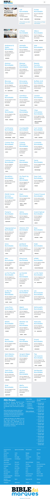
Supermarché (29, 479)
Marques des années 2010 (41, 440)
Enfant (38, 462)
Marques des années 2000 (41, 437)
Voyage (38, 482)
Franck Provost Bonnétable (39, 195)
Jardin (5, 468)
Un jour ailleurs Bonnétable (23, 372)
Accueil (5, 6)
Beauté (5, 455)
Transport (6, 482)
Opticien (17, 473)
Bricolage (17, 457)
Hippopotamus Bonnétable (10, 229)
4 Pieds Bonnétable (23, 32)
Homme (16, 466)
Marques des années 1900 (41, 404)
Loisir (27, 470)
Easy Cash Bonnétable (38, 177)
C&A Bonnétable (9, 97)
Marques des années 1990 (41, 434)
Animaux (39, 449)
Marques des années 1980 (41, 430)
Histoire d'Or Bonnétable (24, 229)
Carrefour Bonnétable (23, 97)
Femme (27, 464)
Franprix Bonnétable (9, 213)
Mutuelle (6, 473)
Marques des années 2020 (41, 443)
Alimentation (29, 449)
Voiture (27, 482)
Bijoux (27, 455)
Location (17, 470)
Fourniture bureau (41, 464)
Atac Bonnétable (38, 46)
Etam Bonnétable (23, 195)
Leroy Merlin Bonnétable (24, 292)
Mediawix (22, 498)
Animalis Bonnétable (23, 46)
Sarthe (15, 6)
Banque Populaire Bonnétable (23, 65)
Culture (38, 458)
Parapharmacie (29, 473)
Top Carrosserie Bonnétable (38, 356)
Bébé (16, 455)
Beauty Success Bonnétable (38, 65)
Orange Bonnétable (23, 340)
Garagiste (6, 466)
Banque (38, 453)
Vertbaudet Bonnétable (38, 371)
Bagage (27, 453)
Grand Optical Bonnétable (39, 213)
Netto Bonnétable (9, 340)
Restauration (29, 475)
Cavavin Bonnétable (38, 97)
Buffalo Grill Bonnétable (38, 82)
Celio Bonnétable (9, 111)
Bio (37, 455)
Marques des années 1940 (41, 417)
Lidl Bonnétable (23, 11)
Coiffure (38, 457)
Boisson (5, 457)
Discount (17, 462)
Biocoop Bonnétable (9, 82)
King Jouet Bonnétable (23, 259)
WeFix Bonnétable (23, 386)
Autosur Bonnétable (9, 64)
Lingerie (38, 468)
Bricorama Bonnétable (23, 82)
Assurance (6, 453)
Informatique (40, 466)
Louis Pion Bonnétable (9, 308)
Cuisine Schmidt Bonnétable (23, 144)
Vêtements (17, 482)
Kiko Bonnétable (9, 259)
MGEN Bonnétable (9, 323)
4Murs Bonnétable (38, 32)
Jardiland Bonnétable (23, 245)
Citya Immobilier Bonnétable (38, 112)
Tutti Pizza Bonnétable (9, 371)
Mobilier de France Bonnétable (23, 323)
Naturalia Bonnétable (38, 323)
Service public (40, 475)
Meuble (16, 472)
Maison (38, 470)
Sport (16, 479)
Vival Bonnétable (9, 386)
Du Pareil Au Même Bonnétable (24, 178)
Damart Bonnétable (23, 161)
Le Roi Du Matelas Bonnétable (9, 293)
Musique (39, 472)
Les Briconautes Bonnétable (38, 293)
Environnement (7, 464)
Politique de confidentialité (30, 407)
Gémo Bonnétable (23, 213)
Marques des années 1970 (41, 427)
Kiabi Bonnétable (38, 245)
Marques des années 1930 (41, 414)
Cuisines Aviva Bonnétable (10, 161)
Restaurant (17, 475)
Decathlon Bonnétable (9, 177)
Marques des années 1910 (41, 407)
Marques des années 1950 (41, 420)
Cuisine (27, 458)
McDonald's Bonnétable (38, 308)
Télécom (39, 479)
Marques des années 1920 (41, 410)
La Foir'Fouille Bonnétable (10, 274)
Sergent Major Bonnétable (24, 355)
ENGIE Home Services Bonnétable (9, 196)
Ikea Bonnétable (38, 229)
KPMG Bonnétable (38, 259)
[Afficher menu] (44, 2)
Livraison (6, 470)
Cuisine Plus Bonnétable (9, 143)
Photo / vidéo (40, 473)
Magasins (10, 6)
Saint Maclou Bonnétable (9, 355)
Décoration (6, 462)
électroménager (29, 462)
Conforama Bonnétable (9, 129)
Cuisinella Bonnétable (38, 143)
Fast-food (17, 464)
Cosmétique (17, 458)
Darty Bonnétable (38, 161)
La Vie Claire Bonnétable (38, 274)
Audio (16, 453)
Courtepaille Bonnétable (24, 129)
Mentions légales (31, 401)
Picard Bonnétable (38, 340)
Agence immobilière (19, 449)
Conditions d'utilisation (29, 404)
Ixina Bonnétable (9, 245)
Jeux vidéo (17, 468)
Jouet (27, 468)
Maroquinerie (7, 472)
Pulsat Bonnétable (38, 11)
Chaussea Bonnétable (23, 111)
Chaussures (28, 457)
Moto (27, 472)
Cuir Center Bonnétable (38, 129)
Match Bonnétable (23, 308)
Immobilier (28, 466)
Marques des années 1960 (41, 424)
